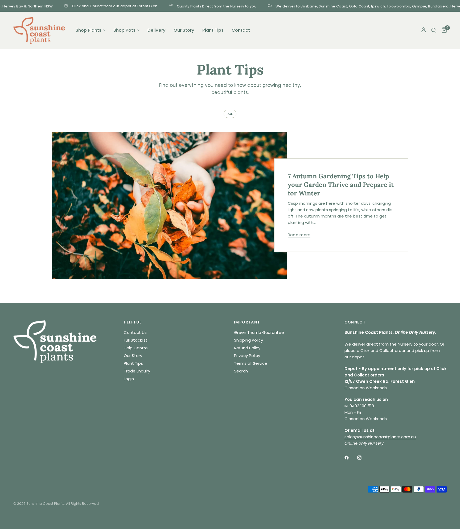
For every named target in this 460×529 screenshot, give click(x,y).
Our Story (184, 30)
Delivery (156, 30)
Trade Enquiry (137, 371)
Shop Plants (88, 30)
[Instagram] (363, 458)
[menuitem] (90, 30)
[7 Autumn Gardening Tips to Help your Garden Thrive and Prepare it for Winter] (169, 205)
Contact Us (135, 332)
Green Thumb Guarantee (259, 332)
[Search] (434, 30)
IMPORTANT (247, 322)
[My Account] (424, 30)
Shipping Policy (248, 340)
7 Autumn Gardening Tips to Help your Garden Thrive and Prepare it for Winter (341, 185)
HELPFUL (133, 322)
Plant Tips (213, 30)
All (230, 114)
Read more (299, 235)
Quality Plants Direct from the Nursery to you (198, 6)
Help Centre (136, 348)
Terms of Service (250, 363)
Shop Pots (124, 30)
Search (241, 371)
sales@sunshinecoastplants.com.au (380, 437)
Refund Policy (247, 348)
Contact (241, 30)
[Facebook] (350, 458)
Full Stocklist (135, 340)
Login (129, 379)
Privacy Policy (247, 355)
